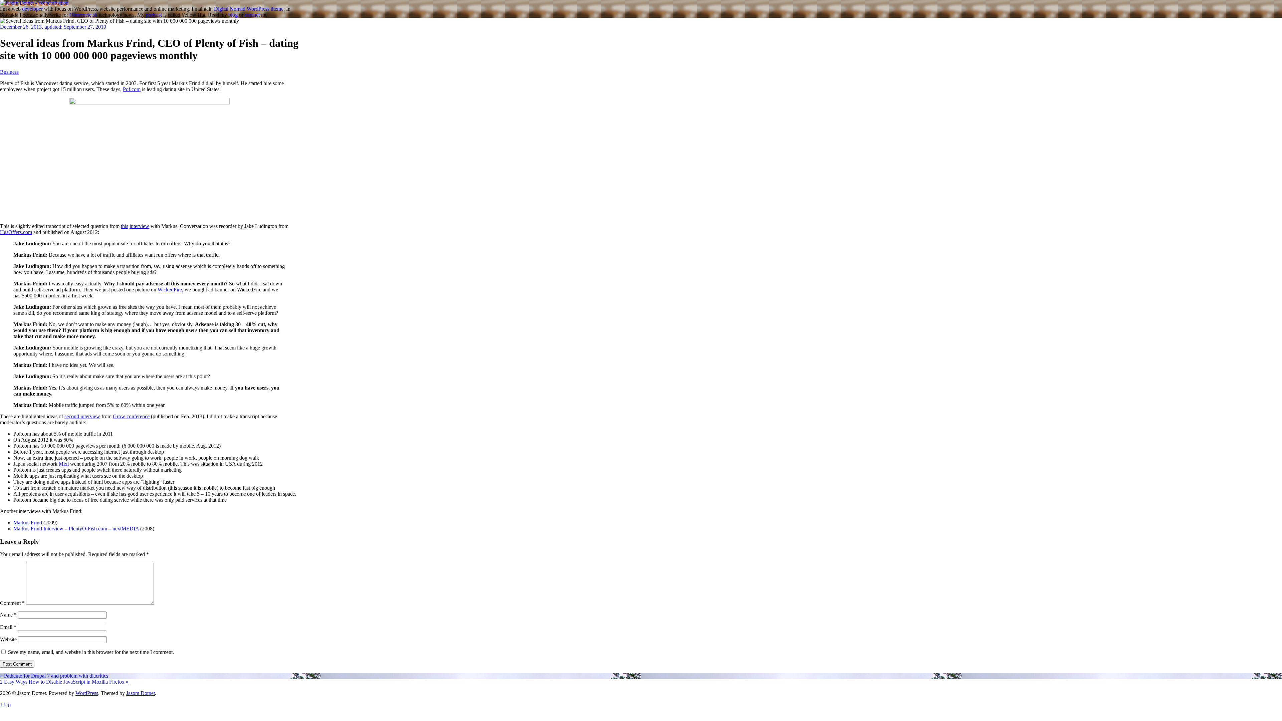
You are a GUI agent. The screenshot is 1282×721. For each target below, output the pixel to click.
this (124, 226)
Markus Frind (27, 522)
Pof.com (132, 89)
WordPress (86, 693)
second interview (82, 416)
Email (8, 627)
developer (32, 9)
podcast (154, 15)
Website (8, 639)
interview (139, 226)
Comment (12, 603)
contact (252, 15)
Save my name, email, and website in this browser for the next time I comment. (91, 652)
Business (9, 72)
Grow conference (131, 416)
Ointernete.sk (83, 15)
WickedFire (170, 289)
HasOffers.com (16, 232)
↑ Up (5, 704)
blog (233, 15)
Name (8, 615)
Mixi (64, 464)
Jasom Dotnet (140, 693)
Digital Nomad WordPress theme (248, 9)
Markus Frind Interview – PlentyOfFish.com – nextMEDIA (76, 528)
